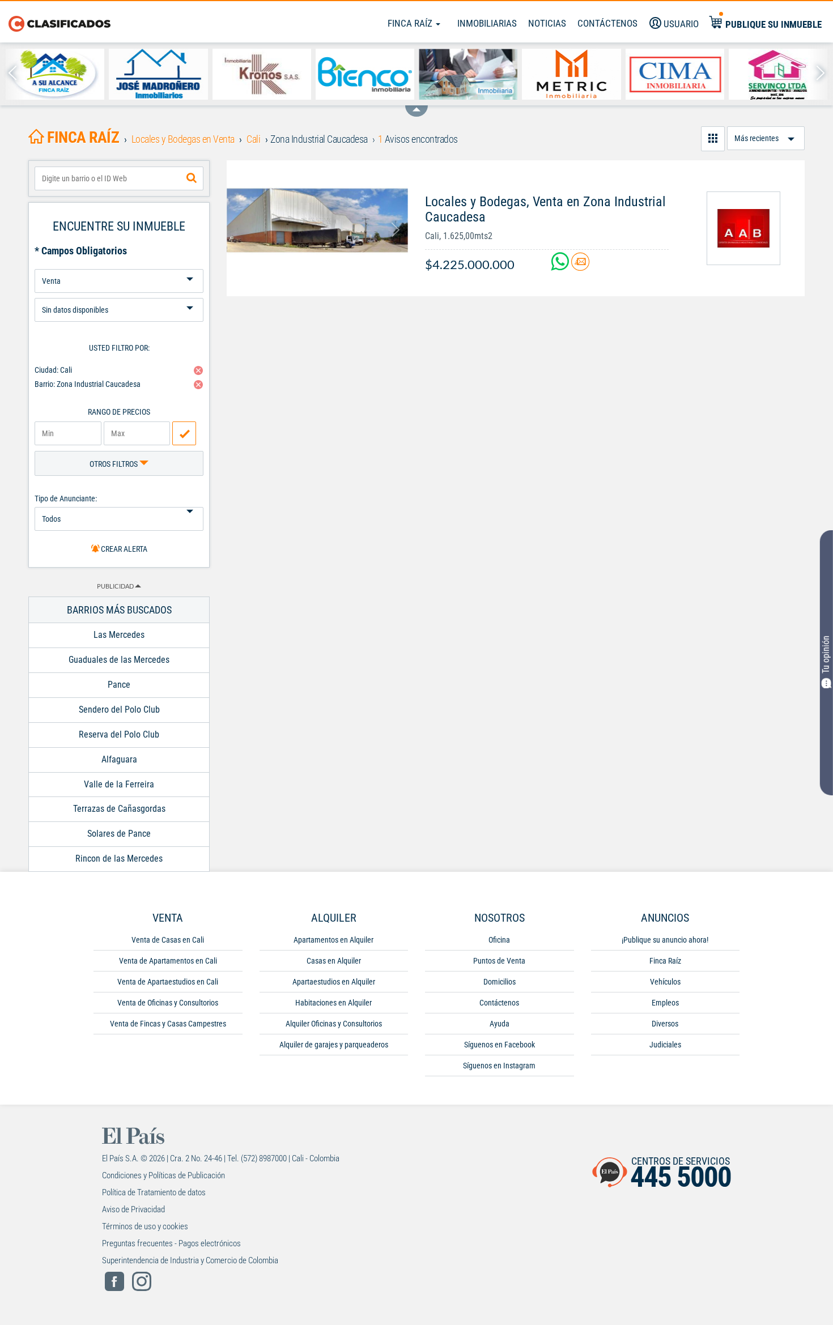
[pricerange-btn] (184, 433)
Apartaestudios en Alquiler (333, 981)
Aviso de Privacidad (133, 1209)
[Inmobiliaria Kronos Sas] (261, 74)
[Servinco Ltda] (778, 74)
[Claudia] (468, 74)
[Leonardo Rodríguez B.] (55, 74)
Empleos (665, 1002)
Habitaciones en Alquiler (333, 1002)
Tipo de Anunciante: (66, 498)
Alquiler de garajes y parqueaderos (333, 1044)
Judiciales (665, 1044)
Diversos (665, 1023)
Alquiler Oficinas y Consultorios (334, 1023)
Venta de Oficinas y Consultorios (167, 1002)
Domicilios (499, 981)
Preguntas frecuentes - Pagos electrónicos (171, 1243)
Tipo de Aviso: (119, 293)
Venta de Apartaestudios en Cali (167, 981)
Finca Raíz (411, 23)
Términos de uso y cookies (145, 1226)
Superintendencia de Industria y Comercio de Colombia (190, 1260)
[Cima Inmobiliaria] (675, 74)
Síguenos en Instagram (499, 1065)
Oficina (499, 939)
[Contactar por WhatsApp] (561, 266)
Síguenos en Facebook (499, 1044)
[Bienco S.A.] (365, 74)
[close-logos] (416, 105)
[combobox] (119, 178)
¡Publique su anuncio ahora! (665, 939)
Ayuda (499, 1023)
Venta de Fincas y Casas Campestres (168, 1023)
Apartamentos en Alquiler (333, 939)
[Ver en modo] (713, 138)
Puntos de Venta (499, 960)
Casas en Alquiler (334, 960)
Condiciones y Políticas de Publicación (163, 1175)
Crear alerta (123, 548)
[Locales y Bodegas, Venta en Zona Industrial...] (317, 220)
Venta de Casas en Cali (167, 939)
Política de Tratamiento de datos (154, 1192)
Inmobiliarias (487, 23)
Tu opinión (826, 654)
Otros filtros (114, 463)
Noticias (547, 23)
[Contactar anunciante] (580, 266)
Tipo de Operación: (119, 264)
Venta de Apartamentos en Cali (168, 960)
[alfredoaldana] (743, 228)
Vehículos (665, 981)
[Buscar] (191, 178)
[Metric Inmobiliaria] (571, 74)
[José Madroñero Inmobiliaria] (158, 74)
